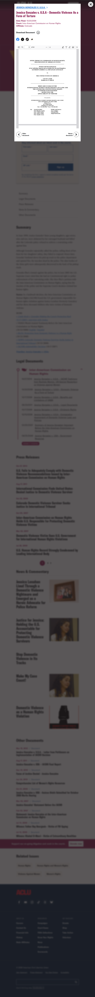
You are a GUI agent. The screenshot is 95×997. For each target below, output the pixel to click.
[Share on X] (22, 40)
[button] (27, 40)
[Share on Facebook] (17, 40)
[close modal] (90, 4)
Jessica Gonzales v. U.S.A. (30, 7)
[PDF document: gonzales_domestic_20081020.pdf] (47, 86)
